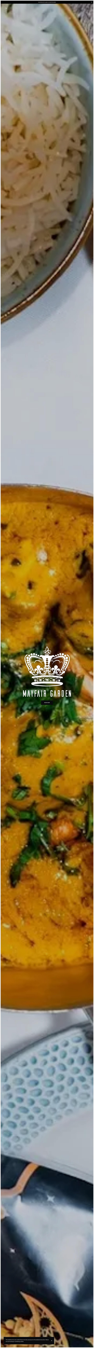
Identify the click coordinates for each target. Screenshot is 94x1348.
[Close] (51, 1340)
